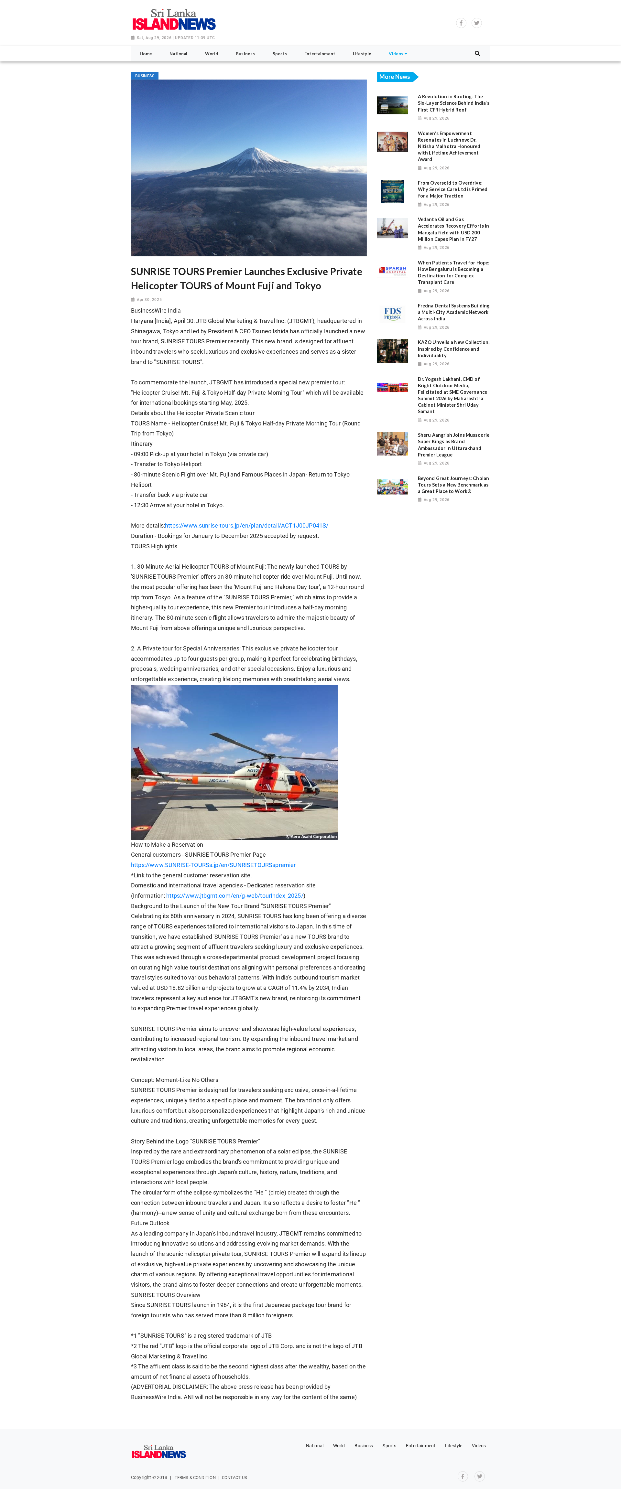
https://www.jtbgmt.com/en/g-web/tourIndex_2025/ (234, 896)
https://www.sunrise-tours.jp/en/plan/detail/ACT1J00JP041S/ (246, 525)
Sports (389, 1445)
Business (363, 1445)
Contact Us (234, 1477)
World (339, 1445)
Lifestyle (453, 1445)
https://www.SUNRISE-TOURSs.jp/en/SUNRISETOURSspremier (213, 865)
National (314, 1445)
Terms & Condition (195, 1477)
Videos (479, 1445)
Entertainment (420, 1445)
